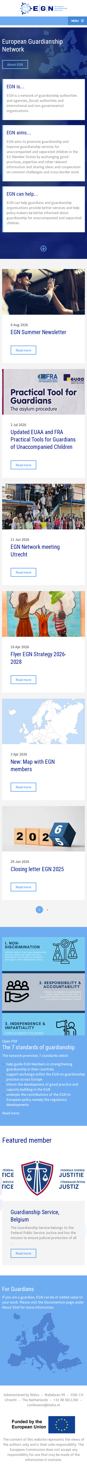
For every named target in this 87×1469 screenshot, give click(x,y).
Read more (10, 1113)
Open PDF (10, 1041)
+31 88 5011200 (65, 1400)
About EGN (15, 64)
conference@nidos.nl (43, 1405)
